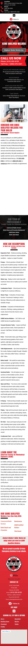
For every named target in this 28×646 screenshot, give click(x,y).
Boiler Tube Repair (14, 234)
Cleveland (4, 624)
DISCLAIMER (17, 579)
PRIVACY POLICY (11, 579)
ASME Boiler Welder (14, 232)
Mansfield (17, 619)
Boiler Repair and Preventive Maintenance (14, 230)
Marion (17, 621)
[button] (14, 15)
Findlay (3, 626)
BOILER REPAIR (14, 78)
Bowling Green (5, 621)
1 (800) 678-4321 (15, 64)
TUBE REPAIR (14, 94)
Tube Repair (17, 531)
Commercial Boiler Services (14, 227)
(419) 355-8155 (13, 61)
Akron (2, 619)
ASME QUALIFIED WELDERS (14, 86)
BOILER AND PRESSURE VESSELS (14, 70)
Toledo (17, 624)
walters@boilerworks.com (15, 599)
